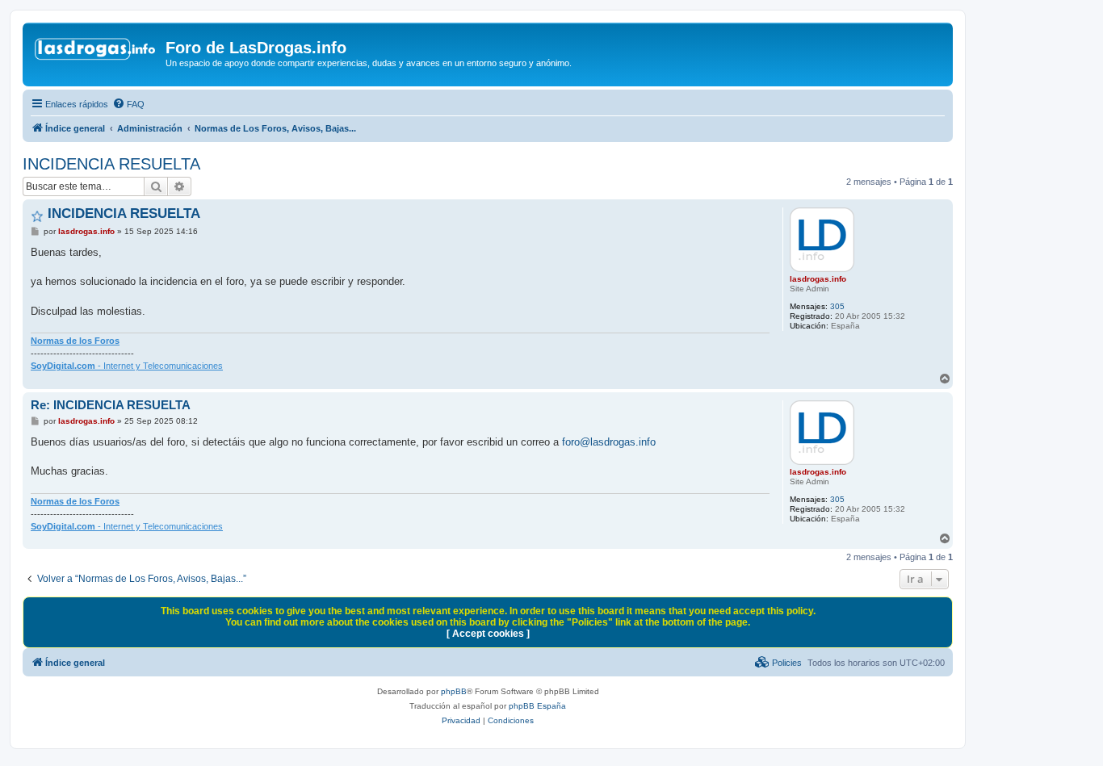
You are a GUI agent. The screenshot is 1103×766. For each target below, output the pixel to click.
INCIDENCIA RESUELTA (111, 164)
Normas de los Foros (75, 340)
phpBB (454, 691)
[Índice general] (96, 52)
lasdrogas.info (818, 278)
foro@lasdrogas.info (609, 442)
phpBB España (537, 705)
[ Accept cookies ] (488, 633)
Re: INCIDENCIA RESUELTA (111, 405)
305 (837, 306)
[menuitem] (128, 104)
